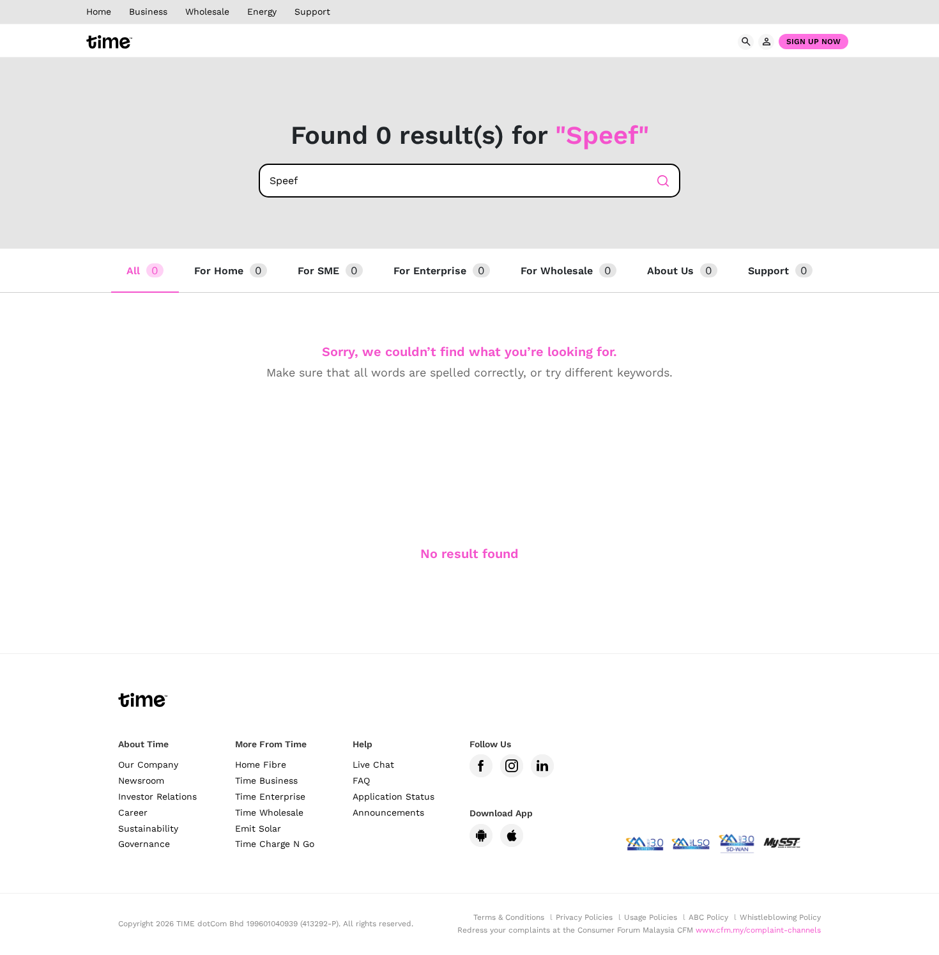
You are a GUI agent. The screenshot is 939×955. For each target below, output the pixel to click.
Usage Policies (650, 917)
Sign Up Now (813, 41)
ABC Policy (708, 917)
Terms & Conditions (508, 917)
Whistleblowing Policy (780, 917)
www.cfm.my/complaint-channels (758, 930)
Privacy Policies (584, 917)
